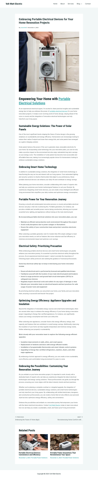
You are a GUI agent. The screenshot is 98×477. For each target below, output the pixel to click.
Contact (88, 3)
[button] (81, 3)
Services (71, 3)
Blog (78, 3)
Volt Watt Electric (14, 3)
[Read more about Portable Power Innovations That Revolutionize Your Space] (64, 442)
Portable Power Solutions (39, 458)
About (62, 3)
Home (55, 3)
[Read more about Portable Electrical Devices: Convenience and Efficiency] (33, 442)
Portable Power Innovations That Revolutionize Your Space (63, 454)
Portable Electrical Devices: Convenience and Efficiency (30, 454)
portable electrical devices (58, 111)
